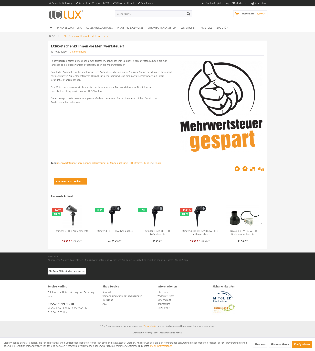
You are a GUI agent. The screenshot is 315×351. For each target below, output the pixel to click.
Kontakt (107, 292)
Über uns (163, 292)
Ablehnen (260, 344)
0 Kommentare (78, 51)
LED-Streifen (135, 163)
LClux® (157, 163)
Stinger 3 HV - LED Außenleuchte (115, 230)
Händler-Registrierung (216, 3)
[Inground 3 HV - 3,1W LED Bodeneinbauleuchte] (242, 216)
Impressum (164, 303)
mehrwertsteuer (66, 163)
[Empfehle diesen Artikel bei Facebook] (246, 168)
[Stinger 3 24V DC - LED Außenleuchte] (157, 216)
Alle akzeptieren (280, 344)
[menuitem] (215, 3)
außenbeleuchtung (117, 163)
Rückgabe (108, 299)
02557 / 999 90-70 (61, 304)
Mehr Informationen (161, 345)
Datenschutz (164, 299)
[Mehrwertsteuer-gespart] (221, 106)
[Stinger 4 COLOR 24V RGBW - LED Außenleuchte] (200, 216)
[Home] (51, 27)
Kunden (148, 163)
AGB (105, 303)
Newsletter (163, 307)
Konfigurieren (302, 344)
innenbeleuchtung (95, 163)
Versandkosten (150, 326)
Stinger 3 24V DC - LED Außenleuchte (157, 232)
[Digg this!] (261, 168)
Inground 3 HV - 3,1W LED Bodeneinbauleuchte (243, 232)
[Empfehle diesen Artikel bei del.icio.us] (254, 168)
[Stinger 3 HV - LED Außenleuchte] (115, 216)
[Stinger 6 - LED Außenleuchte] (72, 216)
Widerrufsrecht (166, 295)
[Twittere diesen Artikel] (238, 168)
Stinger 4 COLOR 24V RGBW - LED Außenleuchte (200, 232)
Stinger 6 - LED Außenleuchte (72, 230)
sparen (80, 163)
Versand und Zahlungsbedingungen (122, 295)
